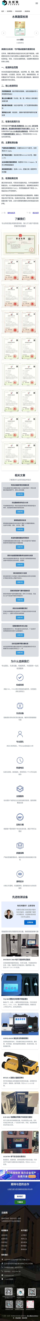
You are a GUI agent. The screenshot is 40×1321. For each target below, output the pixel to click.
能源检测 (4, 1239)
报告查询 (24, 1242)
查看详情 (20, 494)
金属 (4, 98)
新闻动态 (24, 1249)
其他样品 (27, 11)
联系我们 (20, 1196)
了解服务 (20, 1202)
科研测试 (4, 1242)
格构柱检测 (11, 213)
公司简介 (24, 1235)
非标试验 (4, 1246)
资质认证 (24, 1239)
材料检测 (4, 1235)
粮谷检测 (36, 213)
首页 (2, 11)
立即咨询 (30, 922)
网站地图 (18, 1318)
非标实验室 (18, 11)
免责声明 (24, 1318)
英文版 (3, 1249)
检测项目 (9, 11)
